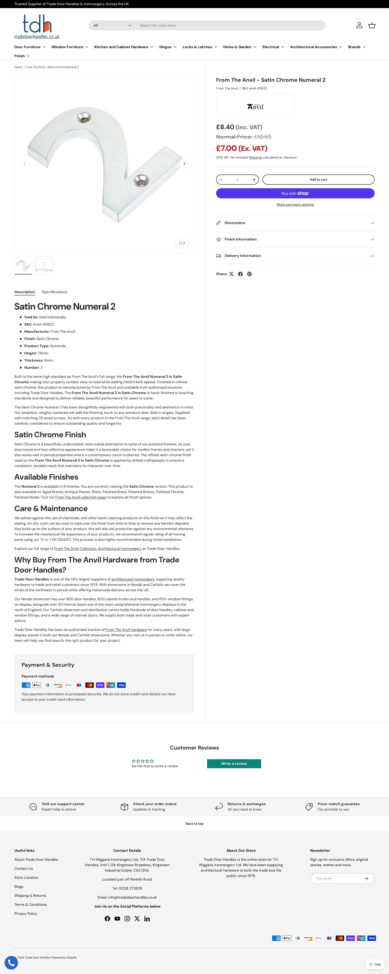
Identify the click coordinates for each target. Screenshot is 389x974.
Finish (19, 56)
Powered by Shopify (64, 957)
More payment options (295, 204)
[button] (372, 25)
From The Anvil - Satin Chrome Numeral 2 (52, 67)
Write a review (234, 763)
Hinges (165, 47)
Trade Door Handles (37, 957)
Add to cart (318, 179)
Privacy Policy (25, 913)
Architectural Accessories (313, 47)
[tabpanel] (104, 472)
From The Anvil (227, 88)
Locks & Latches (197, 47)
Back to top (195, 824)
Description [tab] (24, 292)
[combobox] (207, 25)
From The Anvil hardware (126, 629)
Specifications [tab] (54, 292)
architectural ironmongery (132, 579)
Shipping (255, 157)
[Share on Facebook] (240, 274)
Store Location (26, 877)
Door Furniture (27, 47)
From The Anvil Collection (75, 548)
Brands (354, 47)
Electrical (270, 47)
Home (18, 67)
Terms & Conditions (30, 904)
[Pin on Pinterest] (249, 274)
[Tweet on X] (231, 274)
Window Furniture (67, 47)
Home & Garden (237, 47)
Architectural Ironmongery (120, 548)
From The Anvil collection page (80, 497)
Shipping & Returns (30, 895)
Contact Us (23, 868)
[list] (104, 163)
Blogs (18, 886)
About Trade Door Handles (36, 859)
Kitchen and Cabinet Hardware (121, 47)
